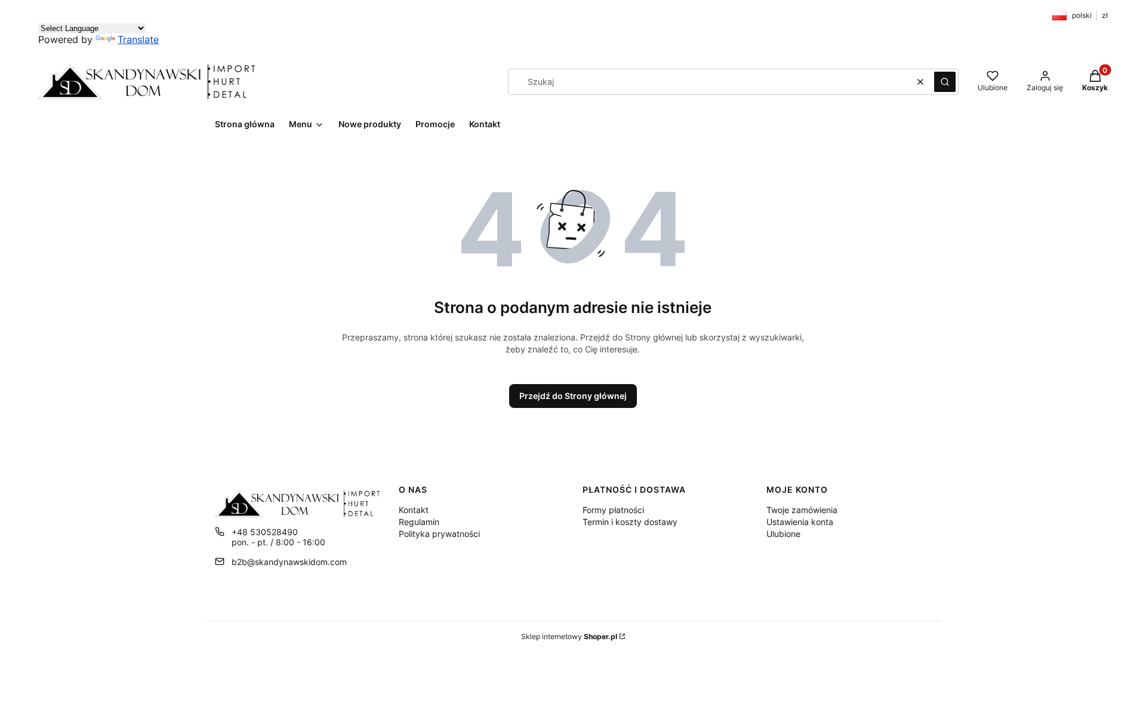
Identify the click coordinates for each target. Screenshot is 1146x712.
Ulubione (783, 534)
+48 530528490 (265, 532)
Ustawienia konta (799, 522)
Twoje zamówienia (801, 510)
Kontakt (414, 510)
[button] (945, 82)
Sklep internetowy (569, 636)
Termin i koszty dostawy (630, 522)
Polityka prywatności (439, 534)
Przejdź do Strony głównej (573, 396)
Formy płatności (613, 510)
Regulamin (419, 522)
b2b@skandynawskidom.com (289, 562)
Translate (138, 39)
